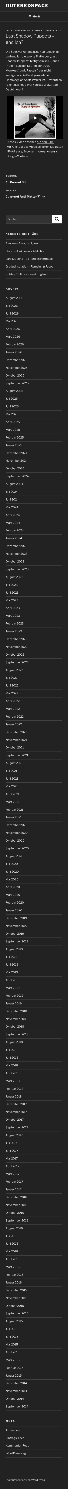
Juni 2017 (12, 1150)
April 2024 (13, 515)
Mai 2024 (12, 507)
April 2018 (12, 1073)
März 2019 (13, 988)
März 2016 (13, 1267)
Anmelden (13, 1430)
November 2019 (16, 926)
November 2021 (16, 740)
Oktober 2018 (15, 1026)
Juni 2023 (12, 592)
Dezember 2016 (16, 1197)
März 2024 (13, 523)
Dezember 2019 (16, 918)
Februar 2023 (15, 623)
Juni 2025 (12, 406)
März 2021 (12, 802)
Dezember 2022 (16, 639)
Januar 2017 (14, 1189)
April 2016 (12, 1259)
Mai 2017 (12, 1158)
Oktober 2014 (15, 1398)
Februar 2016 (14, 1274)
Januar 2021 (14, 817)
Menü (36, 16)
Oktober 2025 (15, 375)
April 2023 (13, 608)
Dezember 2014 (16, 1383)
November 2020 (17, 833)
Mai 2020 (12, 879)
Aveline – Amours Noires (22, 243)
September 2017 (17, 1127)
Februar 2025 (15, 437)
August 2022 (14, 670)
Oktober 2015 (15, 1306)
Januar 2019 (14, 1003)
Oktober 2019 (15, 933)
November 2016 (16, 1205)
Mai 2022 (12, 693)
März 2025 (13, 429)
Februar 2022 (15, 716)
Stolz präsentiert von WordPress (25, 1479)
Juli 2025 (12, 398)
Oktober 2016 (15, 1212)
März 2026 (13, 336)
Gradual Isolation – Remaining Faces (29, 266)
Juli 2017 (11, 1143)
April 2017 (12, 1166)
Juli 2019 (11, 957)
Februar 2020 (15, 902)
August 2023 (14, 577)
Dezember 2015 (16, 1290)
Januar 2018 (14, 1096)
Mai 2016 (12, 1251)
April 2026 (13, 329)
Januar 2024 (14, 538)
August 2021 (14, 763)
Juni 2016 (12, 1243)
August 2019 (14, 949)
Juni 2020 (12, 871)
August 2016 (14, 1228)
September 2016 (17, 1220)
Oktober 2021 (15, 747)
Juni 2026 (12, 313)
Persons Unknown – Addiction (25, 251)
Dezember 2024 (16, 453)
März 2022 (13, 709)
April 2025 (13, 422)
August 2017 (14, 1135)
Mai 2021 (12, 786)
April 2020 (13, 887)
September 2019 (17, 941)
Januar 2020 (14, 910)
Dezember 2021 (16, 732)
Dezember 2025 (16, 360)
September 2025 (17, 383)
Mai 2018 (12, 1065)
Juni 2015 (12, 1336)
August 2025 (14, 391)
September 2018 (17, 1034)
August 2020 (14, 856)
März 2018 (13, 1081)
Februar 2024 (15, 530)
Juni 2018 (12, 1057)
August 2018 (14, 1042)
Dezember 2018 (16, 1011)
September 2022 (17, 662)
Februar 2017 (14, 1181)
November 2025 (17, 368)
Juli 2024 (12, 491)
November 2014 (16, 1391)
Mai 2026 (12, 321)
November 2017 (16, 1112)
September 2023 (17, 569)
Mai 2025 (12, 414)
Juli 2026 (12, 306)
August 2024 (14, 484)
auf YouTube (45, 142)
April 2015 (12, 1352)
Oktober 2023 (15, 561)
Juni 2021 (12, 778)
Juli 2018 (11, 1050)
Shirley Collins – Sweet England (27, 274)
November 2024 (17, 460)
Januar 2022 (14, 724)
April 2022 (13, 701)
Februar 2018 (14, 1088)
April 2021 (12, 794)
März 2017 (12, 1174)
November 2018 (16, 1019)
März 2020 (13, 895)
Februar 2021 (14, 809)
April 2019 (12, 980)
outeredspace (27, 5)
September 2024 (17, 476)
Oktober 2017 (15, 1119)
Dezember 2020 (16, 825)
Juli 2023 (12, 585)
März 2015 (13, 1360)
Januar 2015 (14, 1375)
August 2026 (14, 298)
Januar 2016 (14, 1282)
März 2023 (13, 615)
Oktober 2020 (15, 840)
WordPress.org (16, 1453)
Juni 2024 (12, 499)
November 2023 (17, 553)
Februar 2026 (15, 344)
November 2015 (16, 1298)
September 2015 (17, 1313)
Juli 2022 (12, 677)
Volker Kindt (51, 30)
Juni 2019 (12, 964)
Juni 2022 (12, 685)
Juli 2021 (11, 771)
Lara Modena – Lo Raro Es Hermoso (29, 258)
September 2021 (17, 755)
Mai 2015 (12, 1344)
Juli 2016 (11, 1236)
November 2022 (16, 647)
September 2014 (17, 1406)
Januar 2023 (14, 631)
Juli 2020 (12, 864)
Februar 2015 (14, 1368)
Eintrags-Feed (15, 1438)
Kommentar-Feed (17, 1445)
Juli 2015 (11, 1329)
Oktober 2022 (15, 654)
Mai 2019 (12, 972)
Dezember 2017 (16, 1104)
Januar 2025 (14, 445)
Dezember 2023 (16, 546)
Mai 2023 (12, 600)
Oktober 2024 (15, 468)
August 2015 (14, 1321)
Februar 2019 (14, 995)
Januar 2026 (14, 352)
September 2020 (17, 848)
